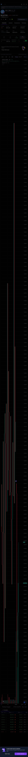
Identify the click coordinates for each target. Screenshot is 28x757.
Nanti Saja (7, 753)
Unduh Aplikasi (20, 753)
